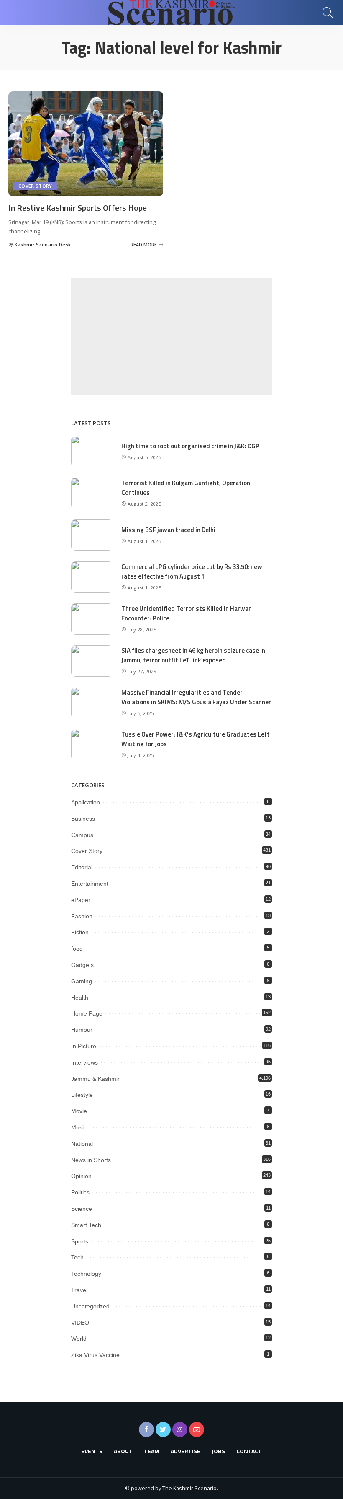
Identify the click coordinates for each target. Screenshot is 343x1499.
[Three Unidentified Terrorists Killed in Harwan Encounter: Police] (92, 619)
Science (81, 1208)
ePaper (80, 900)
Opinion (81, 1176)
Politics (80, 1192)
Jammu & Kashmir (95, 1078)
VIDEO (80, 1322)
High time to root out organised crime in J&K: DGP (190, 446)
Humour (81, 1029)
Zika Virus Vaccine (95, 1355)
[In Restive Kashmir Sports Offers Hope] (85, 143)
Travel (79, 1290)
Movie (79, 1111)
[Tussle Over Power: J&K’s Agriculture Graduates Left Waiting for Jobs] (92, 744)
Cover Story (35, 186)
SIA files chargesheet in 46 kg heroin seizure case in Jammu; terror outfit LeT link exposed (193, 655)
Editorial (81, 867)
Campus (82, 835)
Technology (86, 1273)
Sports (79, 1241)
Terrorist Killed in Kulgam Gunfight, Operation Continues (185, 487)
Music (79, 1127)
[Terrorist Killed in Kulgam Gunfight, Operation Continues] (92, 493)
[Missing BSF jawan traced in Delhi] (92, 535)
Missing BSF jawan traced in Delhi (168, 530)
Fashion (81, 916)
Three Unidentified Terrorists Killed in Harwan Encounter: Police (186, 613)
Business (83, 818)
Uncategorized (90, 1306)
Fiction (80, 932)
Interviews (84, 1062)
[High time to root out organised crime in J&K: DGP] (92, 451)
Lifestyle (82, 1094)
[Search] (326, 12)
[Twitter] (163, 1429)
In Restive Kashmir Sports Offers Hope (77, 207)
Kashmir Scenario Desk (43, 244)
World (79, 1338)
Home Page (86, 1013)
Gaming (81, 981)
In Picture (83, 1046)
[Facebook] (146, 1429)
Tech (77, 1257)
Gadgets (82, 964)
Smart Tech (86, 1225)
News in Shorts (91, 1160)
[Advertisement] (171, 336)
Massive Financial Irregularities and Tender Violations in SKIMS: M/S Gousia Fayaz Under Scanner (196, 697)
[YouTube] (196, 1429)
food (77, 948)
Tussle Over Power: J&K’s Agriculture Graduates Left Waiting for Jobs (195, 739)
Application (85, 802)
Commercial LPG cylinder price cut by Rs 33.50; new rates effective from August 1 (191, 571)
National (82, 1143)
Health (79, 997)
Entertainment (89, 883)
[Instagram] (179, 1429)
